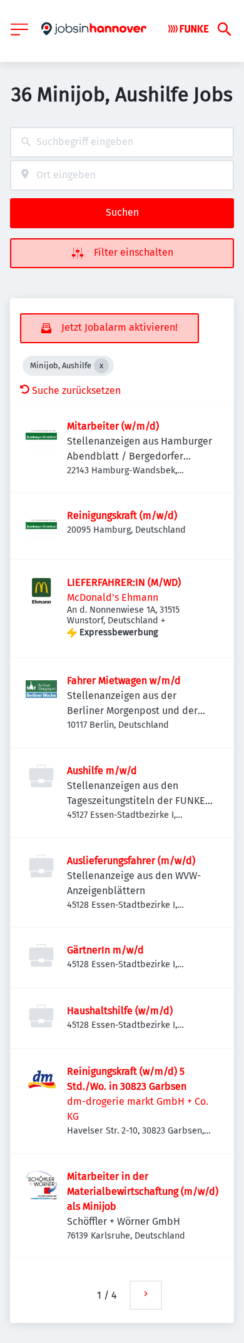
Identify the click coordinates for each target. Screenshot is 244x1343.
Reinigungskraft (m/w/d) (122, 515)
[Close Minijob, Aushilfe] (101, 365)
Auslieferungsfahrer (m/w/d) (131, 861)
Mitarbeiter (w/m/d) (113, 426)
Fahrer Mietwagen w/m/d (124, 681)
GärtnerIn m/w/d (105, 950)
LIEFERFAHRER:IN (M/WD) (124, 582)
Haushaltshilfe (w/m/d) (120, 1011)
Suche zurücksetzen (76, 390)
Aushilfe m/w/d (102, 771)
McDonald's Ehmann (112, 597)
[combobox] (122, 142)
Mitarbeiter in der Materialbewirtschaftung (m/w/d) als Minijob (142, 1191)
